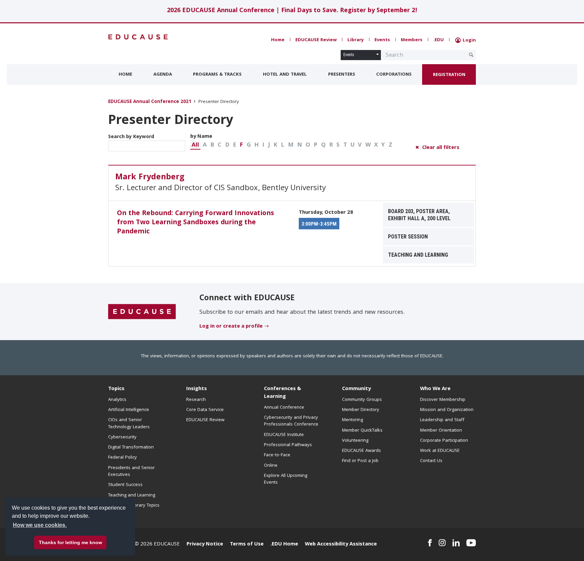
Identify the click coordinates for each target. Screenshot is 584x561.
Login (468, 40)
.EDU (438, 40)
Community (356, 389)
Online (270, 465)
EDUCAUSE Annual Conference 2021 (149, 102)
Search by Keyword (131, 137)
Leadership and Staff (442, 420)
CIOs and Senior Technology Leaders (129, 423)
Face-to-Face (277, 455)
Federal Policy (122, 457)
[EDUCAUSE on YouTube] (471, 542)
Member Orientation (441, 430)
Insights (196, 389)
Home (278, 40)
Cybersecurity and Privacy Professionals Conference (291, 421)
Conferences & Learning (282, 393)
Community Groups (362, 400)
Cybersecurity (122, 437)
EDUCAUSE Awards (361, 451)
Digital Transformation (131, 447)
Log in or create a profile (231, 326)
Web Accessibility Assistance (341, 544)
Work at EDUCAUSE (440, 451)
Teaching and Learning (131, 495)
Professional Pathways (288, 445)
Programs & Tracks (217, 74)
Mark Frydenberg (150, 177)
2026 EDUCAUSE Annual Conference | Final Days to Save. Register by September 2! (292, 11)
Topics (116, 389)
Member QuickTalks (362, 430)
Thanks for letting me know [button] (70, 542)
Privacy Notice (205, 544)
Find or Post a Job (360, 461)
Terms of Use (247, 544)
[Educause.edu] (142, 312)
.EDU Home (284, 544)
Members (411, 40)
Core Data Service (205, 410)
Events (382, 40)
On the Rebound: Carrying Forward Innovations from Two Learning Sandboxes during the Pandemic (195, 223)
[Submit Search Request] (471, 54)
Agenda (162, 74)
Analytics (117, 400)
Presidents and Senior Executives (131, 471)
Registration (449, 75)
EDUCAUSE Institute (284, 435)
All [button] (195, 145)
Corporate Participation (444, 440)
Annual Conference (284, 407)
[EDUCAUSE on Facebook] (430, 542)
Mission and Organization (446, 410)
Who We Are (435, 389)
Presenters (341, 74)
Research (196, 400)
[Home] (138, 37)
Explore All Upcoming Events (285, 479)
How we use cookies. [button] (40, 525)
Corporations (394, 74)
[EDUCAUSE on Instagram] (442, 542)
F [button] (241, 145)
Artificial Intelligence (128, 410)
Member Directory (360, 410)
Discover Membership (442, 400)
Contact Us (431, 461)
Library (355, 40)
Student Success (125, 485)
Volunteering (355, 440)
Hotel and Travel (285, 74)
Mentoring (352, 420)
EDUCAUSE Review (316, 40)
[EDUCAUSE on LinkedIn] (456, 542)
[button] (195, 145)
